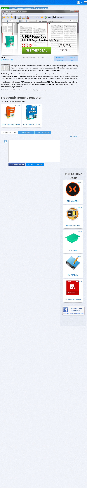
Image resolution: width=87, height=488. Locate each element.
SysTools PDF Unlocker (73, 299)
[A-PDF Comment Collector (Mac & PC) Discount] (10, 111)
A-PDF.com (5, 8)
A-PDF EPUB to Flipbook (31, 124)
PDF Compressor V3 (73, 225)
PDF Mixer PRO (73, 201)
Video (72, 60)
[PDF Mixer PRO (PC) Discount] (72, 188)
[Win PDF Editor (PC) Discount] (72, 262)
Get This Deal (36, 50)
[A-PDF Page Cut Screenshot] (5, 67)
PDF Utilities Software (41, 8)
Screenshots (60, 57)
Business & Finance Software (25, 8)
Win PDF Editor (73, 275)
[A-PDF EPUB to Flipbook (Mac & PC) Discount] (31, 111)
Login (30, 164)
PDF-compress (73, 250)
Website (72, 57)
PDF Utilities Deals (73, 176)
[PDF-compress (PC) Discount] (72, 237)
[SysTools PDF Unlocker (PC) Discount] (72, 287)
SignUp (40, 164)
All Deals (12, 8)
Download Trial (7, 60)
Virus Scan (60, 60)
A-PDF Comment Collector (10, 124)
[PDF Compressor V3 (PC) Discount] (72, 213)
